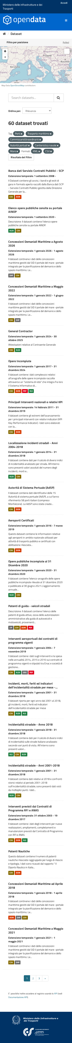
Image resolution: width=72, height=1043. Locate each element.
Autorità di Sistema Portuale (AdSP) (31, 487)
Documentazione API (17, 997)
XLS (31, 390)
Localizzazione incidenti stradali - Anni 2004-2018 (33, 445)
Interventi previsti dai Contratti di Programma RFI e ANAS (30, 808)
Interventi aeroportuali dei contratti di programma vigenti (32, 640)
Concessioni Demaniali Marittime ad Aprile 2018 (35, 886)
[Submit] (59, 98)
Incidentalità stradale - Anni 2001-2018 (34, 765)
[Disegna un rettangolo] (67, 51)
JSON (18, 196)
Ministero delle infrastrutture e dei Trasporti (22, 7)
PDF (25, 390)
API (55, 993)
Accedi (64, 3)
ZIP (10, 627)
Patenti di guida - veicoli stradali (29, 606)
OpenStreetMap (17, 85)
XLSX (11, 230)
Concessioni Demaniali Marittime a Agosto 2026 (35, 243)
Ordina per (14, 111)
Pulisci (66, 42)
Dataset (16, 33)
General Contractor (20, 331)
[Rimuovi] (21, 133)
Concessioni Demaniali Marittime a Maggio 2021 (35, 930)
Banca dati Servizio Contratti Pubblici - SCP (36, 170)
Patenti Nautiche (19, 851)
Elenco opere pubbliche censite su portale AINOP (35, 210)
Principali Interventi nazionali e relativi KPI (35, 402)
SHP (11, 275)
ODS (25, 672)
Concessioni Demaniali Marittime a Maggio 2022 (35, 288)
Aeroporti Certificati (21, 520)
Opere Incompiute (19, 361)
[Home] (4, 33)
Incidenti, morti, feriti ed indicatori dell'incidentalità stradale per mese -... (33, 685)
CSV (11, 196)
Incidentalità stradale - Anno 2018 (30, 724)
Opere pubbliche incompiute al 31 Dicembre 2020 (29, 563)
